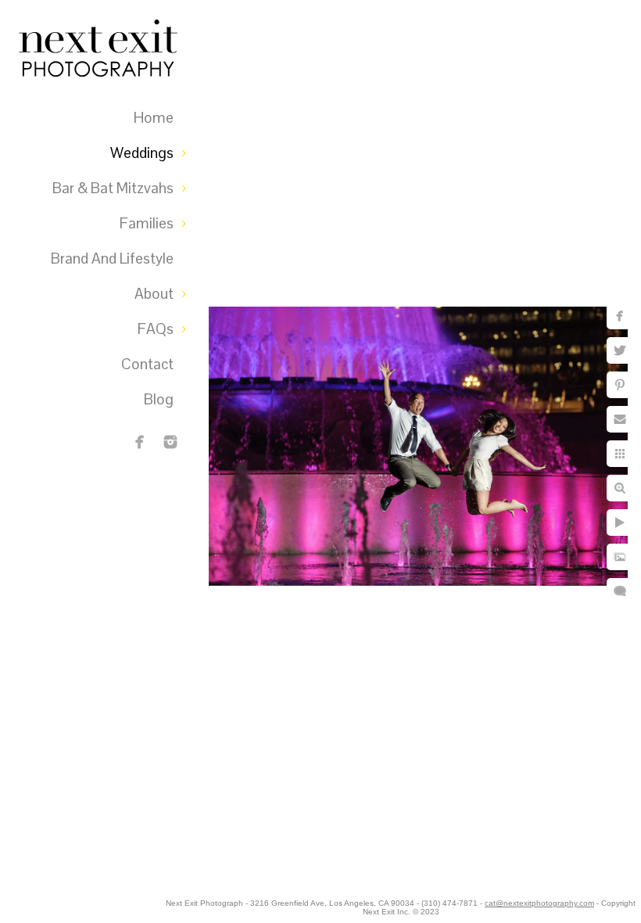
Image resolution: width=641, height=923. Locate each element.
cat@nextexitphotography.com (539, 903)
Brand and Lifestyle (112, 258)
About (154, 293)
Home (154, 117)
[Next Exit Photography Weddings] (170, 442)
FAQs (156, 329)
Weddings (142, 153)
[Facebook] (140, 442)
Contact (147, 364)
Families (147, 223)
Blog (159, 399)
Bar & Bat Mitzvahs (113, 188)
